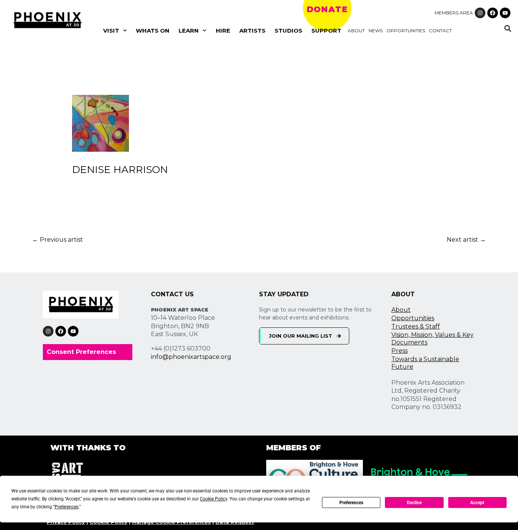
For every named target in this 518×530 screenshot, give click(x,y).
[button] (507, 28)
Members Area (454, 13)
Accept (477, 502)
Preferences (351, 502)
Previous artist (57, 239)
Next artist (466, 239)
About (356, 30)
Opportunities (405, 30)
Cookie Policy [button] (213, 499)
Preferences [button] (66, 507)
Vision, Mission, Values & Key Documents (432, 338)
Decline (414, 502)
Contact (440, 30)
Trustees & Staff (415, 326)
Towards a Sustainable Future (425, 362)
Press (399, 350)
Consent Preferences (81, 351)
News (376, 30)
